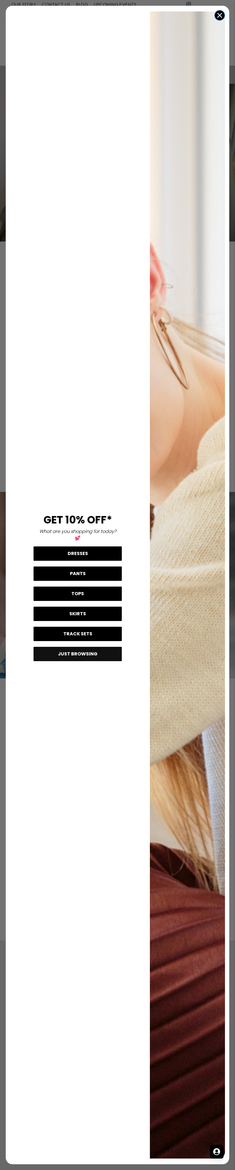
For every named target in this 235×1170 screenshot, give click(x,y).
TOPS (77, 593)
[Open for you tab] (217, 1152)
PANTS (78, 573)
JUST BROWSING (77, 654)
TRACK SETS (77, 633)
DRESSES (78, 553)
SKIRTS (77, 613)
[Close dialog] (220, 15)
